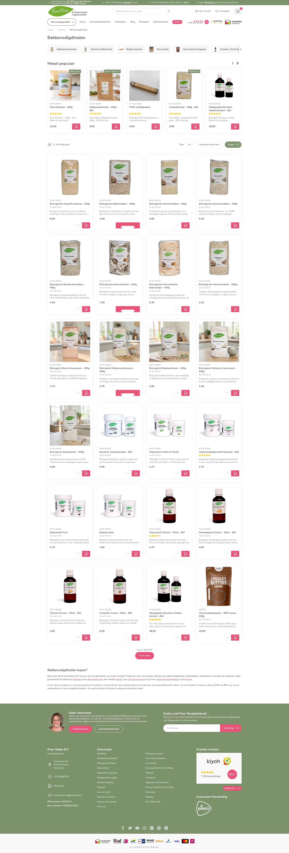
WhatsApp (59, 785)
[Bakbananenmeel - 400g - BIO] (105, 85)
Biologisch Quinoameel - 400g (67, 451)
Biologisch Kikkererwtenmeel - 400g (116, 370)
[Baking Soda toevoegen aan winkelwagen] (136, 554)
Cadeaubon (120, 21)
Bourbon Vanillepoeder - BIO (115, 451)
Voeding (61, 29)
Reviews (101, 787)
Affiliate (149, 772)
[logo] (70, 11)
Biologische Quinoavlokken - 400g (218, 203)
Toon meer (144, 655)
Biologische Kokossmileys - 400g (118, 284)
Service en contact (106, 796)
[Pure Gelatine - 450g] (65, 85)
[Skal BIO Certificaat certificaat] (117, 841)
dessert (119, 679)
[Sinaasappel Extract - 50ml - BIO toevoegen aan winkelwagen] (235, 554)
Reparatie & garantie (107, 772)
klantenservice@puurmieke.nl (68, 795)
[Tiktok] (152, 828)
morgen (127, 2)
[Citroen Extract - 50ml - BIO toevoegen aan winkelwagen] (86, 638)
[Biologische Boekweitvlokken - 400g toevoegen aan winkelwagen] (86, 309)
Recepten (144, 21)
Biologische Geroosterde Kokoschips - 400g (163, 286)
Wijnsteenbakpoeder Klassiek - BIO (219, 451)
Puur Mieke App (153, 801)
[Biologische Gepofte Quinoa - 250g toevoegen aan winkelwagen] (86, 225)
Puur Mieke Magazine (156, 758)
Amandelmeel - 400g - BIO (183, 107)
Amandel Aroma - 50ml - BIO (115, 613)
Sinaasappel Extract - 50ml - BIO (217, 532)
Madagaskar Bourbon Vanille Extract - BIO (220, 108)
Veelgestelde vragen (107, 777)
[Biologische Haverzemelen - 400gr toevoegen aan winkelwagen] (235, 309)
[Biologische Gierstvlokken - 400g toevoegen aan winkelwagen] (185, 225)
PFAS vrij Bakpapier (139, 107)
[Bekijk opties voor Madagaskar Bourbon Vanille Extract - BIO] (235, 126)
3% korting (210, 2)
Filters (231, 144)
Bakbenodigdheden (78, 29)
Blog (132, 21)
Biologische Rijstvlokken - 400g (117, 203)
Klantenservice (160, 21)
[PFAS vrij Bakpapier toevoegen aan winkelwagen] (156, 126)
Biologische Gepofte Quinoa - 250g (70, 203)
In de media (151, 763)
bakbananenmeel (94, 679)
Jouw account (103, 792)
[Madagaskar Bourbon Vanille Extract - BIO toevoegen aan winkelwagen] (185, 638)
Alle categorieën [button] (60, 22)
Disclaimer (150, 792)
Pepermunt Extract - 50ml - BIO (167, 532)
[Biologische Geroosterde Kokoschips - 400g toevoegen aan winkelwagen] (185, 309)
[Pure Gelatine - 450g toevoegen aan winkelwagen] (76, 126)
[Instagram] (144, 828)
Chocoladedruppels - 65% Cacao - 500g (218, 614)
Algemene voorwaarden (157, 782)
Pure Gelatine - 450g (61, 107)
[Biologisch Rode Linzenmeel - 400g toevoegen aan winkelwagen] (86, 393)
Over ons (101, 806)
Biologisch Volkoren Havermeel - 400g (217, 370)
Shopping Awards (154, 753)
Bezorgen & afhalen (106, 763)
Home (50, 29)
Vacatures (150, 777)
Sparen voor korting (106, 801)
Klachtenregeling (105, 782)
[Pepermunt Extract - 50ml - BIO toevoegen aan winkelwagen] (185, 554)
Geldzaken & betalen (107, 758)
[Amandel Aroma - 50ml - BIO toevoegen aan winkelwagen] (136, 638)
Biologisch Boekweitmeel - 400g (167, 368)
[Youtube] (137, 828)
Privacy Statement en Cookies (160, 787)
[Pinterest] (159, 828)
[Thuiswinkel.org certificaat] (233, 22)
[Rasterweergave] (49, 145)
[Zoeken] (169, 11)
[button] (203, 11)
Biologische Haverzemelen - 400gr (218, 284)
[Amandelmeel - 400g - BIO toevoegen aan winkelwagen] (195, 126)
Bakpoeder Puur (59, 532)
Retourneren (103, 768)
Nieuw (82, 21)
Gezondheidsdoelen (100, 21)
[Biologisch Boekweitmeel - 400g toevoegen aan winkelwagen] (185, 393)
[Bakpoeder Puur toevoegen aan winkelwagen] (86, 554)
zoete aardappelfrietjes (167, 679)
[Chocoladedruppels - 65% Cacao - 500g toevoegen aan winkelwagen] (235, 638)
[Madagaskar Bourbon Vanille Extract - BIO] (224, 85)
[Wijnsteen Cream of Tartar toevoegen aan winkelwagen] (185, 473)
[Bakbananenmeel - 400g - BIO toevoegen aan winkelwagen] (116, 126)
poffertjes (77, 679)
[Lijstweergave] (54, 145)
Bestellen (101, 753)
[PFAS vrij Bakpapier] (144, 85)
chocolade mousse (136, 679)
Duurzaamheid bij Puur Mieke (159, 768)
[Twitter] (130, 828)
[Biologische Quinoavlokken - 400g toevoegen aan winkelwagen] (235, 225)
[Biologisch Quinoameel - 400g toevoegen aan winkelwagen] (86, 473)
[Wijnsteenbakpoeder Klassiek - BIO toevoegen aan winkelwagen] (235, 473)
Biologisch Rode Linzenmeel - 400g (70, 368)
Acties (177, 21)
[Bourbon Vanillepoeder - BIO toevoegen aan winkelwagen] (136, 473)
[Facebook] (123, 828)
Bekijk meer (230, 788)
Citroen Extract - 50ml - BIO (65, 613)
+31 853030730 (61, 776)
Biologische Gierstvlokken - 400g (168, 203)
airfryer (188, 679)
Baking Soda (106, 532)
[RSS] (166, 828)
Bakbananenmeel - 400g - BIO (104, 108)
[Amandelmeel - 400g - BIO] (184, 85)
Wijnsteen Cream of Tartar (164, 451)
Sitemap (149, 796)
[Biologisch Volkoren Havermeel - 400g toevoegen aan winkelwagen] (235, 393)
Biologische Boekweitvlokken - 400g (67, 286)
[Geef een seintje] (128, 225)
